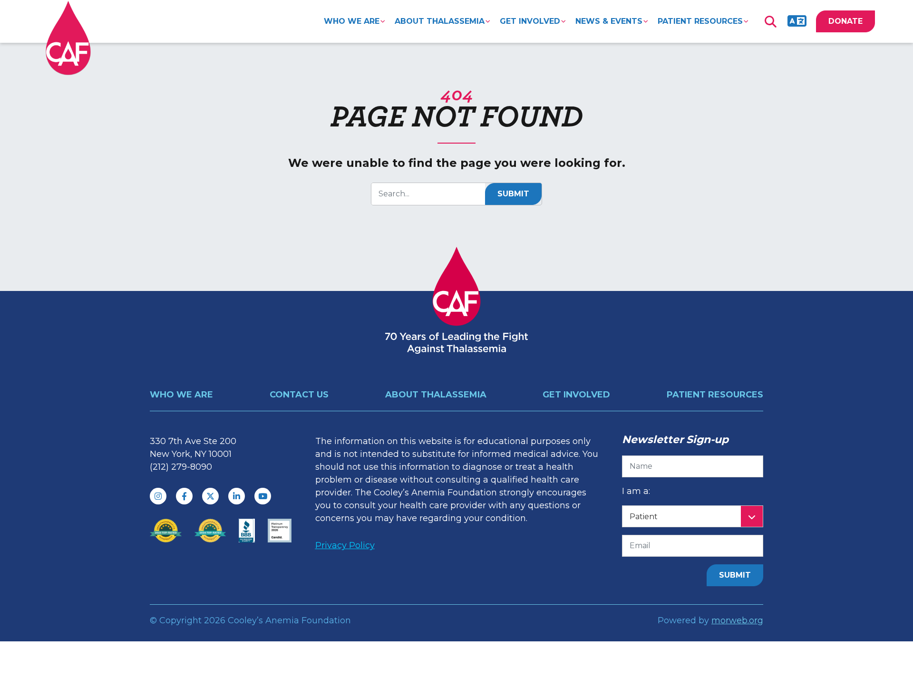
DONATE (845, 21)
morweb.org (737, 620)
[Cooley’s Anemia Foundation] (68, 37)
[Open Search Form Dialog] (770, 21)
